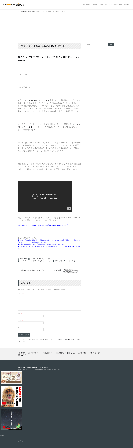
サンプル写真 (32, 353)
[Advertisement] (66, 28)
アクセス (126, 4)
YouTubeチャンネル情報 (43, 259)
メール (20, 320)
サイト (20, 327)
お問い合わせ (71, 353)
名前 (20, 313)
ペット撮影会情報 (58, 353)
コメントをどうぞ (70, 261)
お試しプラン (82, 353)
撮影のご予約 (22, 355)
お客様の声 (21, 353)
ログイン (20, 441)
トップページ (87, 4)
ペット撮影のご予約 (115, 4)
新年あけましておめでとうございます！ (32, 270)
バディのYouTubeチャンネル (37, 100)
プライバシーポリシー (96, 353)
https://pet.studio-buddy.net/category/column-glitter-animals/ (42, 225)
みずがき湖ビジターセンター (44, 261)
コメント (21, 293)
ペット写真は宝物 (44, 353)
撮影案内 (95, 4)
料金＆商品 (103, 4)
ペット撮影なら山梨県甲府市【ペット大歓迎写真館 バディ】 (15, 5)
